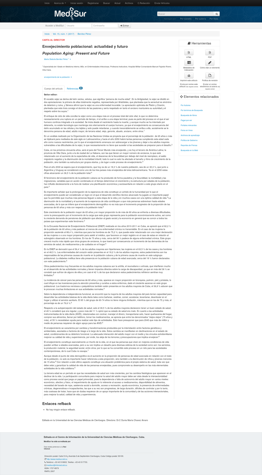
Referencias (74, 88)
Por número (185, 18)
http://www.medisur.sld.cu (57, 459)
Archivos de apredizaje (190, 135)
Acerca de (59, 3)
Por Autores (185, 105)
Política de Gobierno (189, 140)
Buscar (106, 3)
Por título (214, 18)
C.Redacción (144, 3)
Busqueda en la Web (189, 150)
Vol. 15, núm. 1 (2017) (63, 33)
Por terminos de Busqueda (192, 110)
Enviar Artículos (162, 3)
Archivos (129, 3)
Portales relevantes (189, 125)
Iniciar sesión (77, 3)
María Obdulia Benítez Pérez (56, 59)
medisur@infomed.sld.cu (57, 465)
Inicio (47, 3)
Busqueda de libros (189, 115)
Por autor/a (200, 18)
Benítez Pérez (84, 33)
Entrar (125, 25)
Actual (117, 3)
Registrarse (93, 3)
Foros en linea (187, 130)
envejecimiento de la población (57, 77)
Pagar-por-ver (186, 120)
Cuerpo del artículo (53, 88)
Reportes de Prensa (189, 145)
